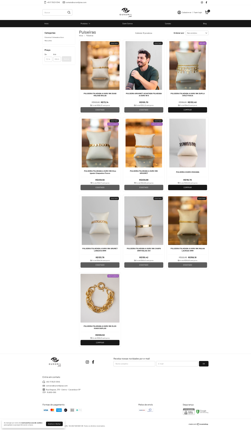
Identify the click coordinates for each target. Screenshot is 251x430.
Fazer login (198, 12)
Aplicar (66, 59)
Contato (168, 23)
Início (46, 23)
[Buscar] (69, 12)
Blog (205, 23)
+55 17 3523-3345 (53, 2)
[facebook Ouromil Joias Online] (206, 2)
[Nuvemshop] (199, 424)
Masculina (48, 40)
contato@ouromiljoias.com (76, 2)
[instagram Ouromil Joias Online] (202, 2)
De (46, 54)
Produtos (84, 23)
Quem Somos (127, 23)
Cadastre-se (186, 12)
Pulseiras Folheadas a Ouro (54, 37)
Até (54, 54)
